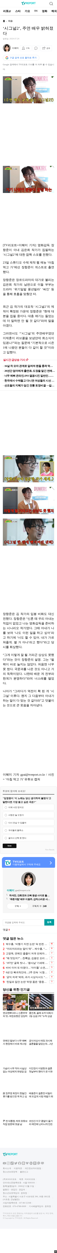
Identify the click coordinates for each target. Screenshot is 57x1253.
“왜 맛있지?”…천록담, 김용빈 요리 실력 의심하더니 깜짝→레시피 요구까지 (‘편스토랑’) (27, 958)
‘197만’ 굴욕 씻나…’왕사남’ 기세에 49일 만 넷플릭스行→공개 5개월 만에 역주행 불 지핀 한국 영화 (27, 963)
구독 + (18, 906)
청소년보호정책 (10, 1172)
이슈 (10, 21)
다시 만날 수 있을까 (17, 823)
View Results (49, 850)
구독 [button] (28, 48)
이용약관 (18, 1168)
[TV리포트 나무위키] (31, 1164)
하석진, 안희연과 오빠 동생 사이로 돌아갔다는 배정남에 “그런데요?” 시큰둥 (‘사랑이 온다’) (29, 895)
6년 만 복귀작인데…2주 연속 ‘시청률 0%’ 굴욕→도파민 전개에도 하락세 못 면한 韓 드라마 (27, 972)
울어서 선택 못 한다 (17, 838)
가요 (27, 11)
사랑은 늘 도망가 (16, 815)
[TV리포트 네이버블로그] (42, 1164)
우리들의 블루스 (15, 830)
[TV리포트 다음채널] (23, 1164)
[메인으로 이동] (28, 4)
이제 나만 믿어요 (16, 807)
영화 (44, 11)
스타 (18, 11)
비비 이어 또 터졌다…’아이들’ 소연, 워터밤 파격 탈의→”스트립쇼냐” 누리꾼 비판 (27, 967)
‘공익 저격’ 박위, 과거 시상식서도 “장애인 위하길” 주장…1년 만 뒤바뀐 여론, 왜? (27, 977)
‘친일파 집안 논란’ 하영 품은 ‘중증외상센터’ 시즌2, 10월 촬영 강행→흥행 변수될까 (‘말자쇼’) (27, 982)
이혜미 (15, 48)
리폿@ (7, 11)
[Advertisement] (28, 134)
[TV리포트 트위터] (15, 1164)
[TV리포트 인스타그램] (8, 1164)
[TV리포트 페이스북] (19, 1164)
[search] (51, 3)
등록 (49, 922)
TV (36, 10)
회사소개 (7, 1168)
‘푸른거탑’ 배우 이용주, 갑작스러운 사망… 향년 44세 (28, 899)
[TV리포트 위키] (27, 1164)
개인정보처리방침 (33, 1168)
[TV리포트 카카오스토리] (34, 1164)
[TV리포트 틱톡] (12, 1164)
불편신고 (24, 1172)
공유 (48, 48)
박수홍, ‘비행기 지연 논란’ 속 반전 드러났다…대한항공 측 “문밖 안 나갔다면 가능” (27, 944)
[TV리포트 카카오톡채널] (38, 1164)
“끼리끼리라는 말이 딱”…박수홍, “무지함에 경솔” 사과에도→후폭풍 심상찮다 (27, 948)
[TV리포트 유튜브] (4, 1164)
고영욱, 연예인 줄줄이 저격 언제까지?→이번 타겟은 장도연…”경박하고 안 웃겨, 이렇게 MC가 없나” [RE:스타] (27, 953)
